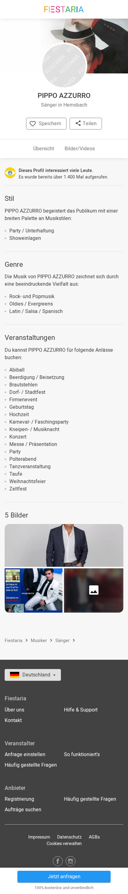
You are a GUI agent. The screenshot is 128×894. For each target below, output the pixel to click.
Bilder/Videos (80, 148)
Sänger (63, 640)
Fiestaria (14, 640)
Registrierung (19, 799)
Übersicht (43, 148)
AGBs (94, 837)
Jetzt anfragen (64, 876)
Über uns (14, 710)
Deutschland (37, 675)
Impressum (39, 837)
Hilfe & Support (81, 710)
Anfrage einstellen (25, 754)
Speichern (50, 123)
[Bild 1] (64, 545)
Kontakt (13, 720)
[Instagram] (70, 861)
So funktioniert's (82, 754)
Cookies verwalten (64, 843)
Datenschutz (69, 837)
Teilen (89, 123)
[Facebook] (57, 861)
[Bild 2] (33, 590)
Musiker (39, 640)
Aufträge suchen (23, 809)
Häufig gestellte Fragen (31, 765)
